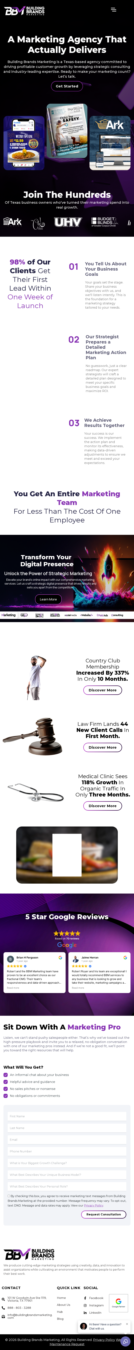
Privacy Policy (93, 1205)
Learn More (48, 599)
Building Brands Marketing (38, 1340)
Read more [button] (78, 987)
